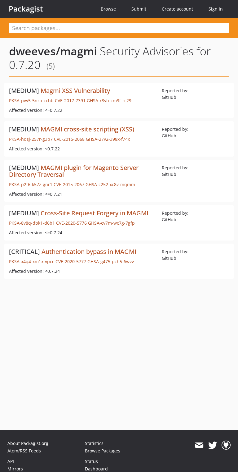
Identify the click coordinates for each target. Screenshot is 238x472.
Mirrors (15, 469)
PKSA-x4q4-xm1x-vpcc (31, 261)
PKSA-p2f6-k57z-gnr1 (30, 184)
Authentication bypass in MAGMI (89, 251)
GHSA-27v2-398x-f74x (108, 139)
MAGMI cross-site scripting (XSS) (87, 129)
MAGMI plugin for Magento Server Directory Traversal (74, 171)
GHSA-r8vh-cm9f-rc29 (109, 100)
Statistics (94, 443)
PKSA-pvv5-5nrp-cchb (31, 100)
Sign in (216, 9)
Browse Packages (102, 451)
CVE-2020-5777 (70, 261)
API (10, 461)
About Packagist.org (27, 443)
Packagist (26, 9)
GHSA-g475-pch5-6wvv (110, 261)
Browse (108, 9)
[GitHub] (226, 445)
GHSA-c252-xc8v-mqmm (110, 184)
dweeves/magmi (53, 51)
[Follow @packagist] (212, 445)
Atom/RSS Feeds (24, 451)
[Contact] (199, 445)
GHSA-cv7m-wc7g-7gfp (111, 223)
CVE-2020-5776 (71, 223)
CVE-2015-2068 (69, 139)
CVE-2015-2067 (69, 184)
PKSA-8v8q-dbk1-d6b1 (32, 223)
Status (91, 461)
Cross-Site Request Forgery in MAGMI (94, 213)
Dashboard (96, 469)
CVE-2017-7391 (70, 100)
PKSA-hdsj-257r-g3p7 (31, 139)
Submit (138, 9)
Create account (177, 9)
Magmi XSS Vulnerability (75, 90)
